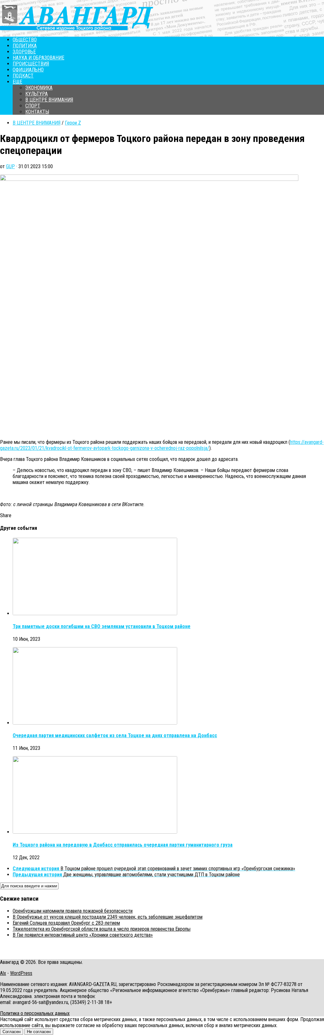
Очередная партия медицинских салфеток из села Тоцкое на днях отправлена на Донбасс (115, 735)
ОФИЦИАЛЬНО (28, 70)
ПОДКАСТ (23, 76)
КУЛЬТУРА (36, 94)
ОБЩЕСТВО (25, 40)
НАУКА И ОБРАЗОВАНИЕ (38, 58)
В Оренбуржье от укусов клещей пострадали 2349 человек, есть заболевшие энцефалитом (107, 917)
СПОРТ (32, 106)
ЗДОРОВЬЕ (24, 52)
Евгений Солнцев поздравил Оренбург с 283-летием (66, 923)
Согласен (12, 1031)
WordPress (21, 973)
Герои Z (73, 123)
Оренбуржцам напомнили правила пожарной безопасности (73, 911)
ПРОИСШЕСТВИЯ (31, 64)
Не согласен (39, 1031)
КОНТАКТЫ (37, 112)
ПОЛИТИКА (25, 46)
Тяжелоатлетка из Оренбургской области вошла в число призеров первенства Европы (101, 929)
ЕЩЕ (17, 82)
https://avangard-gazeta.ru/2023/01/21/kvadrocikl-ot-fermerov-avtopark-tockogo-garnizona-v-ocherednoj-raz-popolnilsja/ (162, 445)
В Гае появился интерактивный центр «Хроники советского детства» (83, 935)
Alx (3, 973)
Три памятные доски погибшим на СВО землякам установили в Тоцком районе (101, 626)
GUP (10, 166)
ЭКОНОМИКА (39, 88)
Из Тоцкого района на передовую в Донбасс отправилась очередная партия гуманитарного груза (123, 845)
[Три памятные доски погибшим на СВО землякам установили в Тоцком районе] (95, 613)
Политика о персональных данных (35, 1013)
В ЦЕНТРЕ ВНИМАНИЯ (49, 100)
